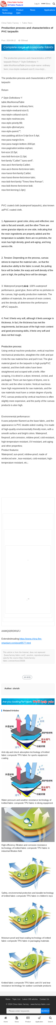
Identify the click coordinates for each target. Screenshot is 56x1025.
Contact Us (44, 999)
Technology (7, 13)
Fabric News (27, 23)
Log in (36, 4)
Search (45, 1011)
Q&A (18, 13)
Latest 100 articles (30, 999)
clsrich (16, 688)
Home (5, 10)
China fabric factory (21, 1004)
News (32, 10)
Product (19, 10)
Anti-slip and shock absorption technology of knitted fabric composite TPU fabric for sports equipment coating (25, 755)
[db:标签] (27, 677)
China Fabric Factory (10, 23)
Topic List (16, 999)
